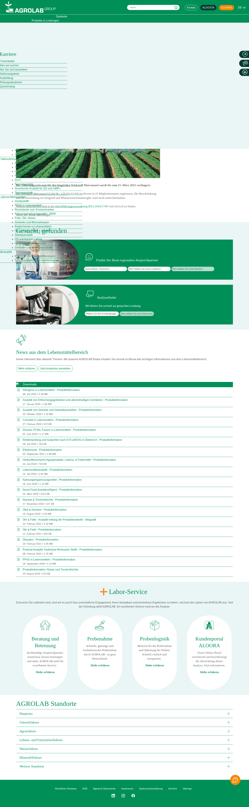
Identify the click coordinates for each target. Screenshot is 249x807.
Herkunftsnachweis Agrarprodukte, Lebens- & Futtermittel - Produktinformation (69, 459)
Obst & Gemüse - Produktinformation (45, 509)
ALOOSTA (208, 7)
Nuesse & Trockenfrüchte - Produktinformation (50, 499)
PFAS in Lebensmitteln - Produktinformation (49, 559)
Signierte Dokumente (104, 788)
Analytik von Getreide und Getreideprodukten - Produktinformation (62, 409)
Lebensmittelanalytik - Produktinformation (47, 469)
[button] (124, 713)
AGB (84, 788)
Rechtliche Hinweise (66, 788)
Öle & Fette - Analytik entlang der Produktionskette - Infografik (59, 519)
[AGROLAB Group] (32, 13)
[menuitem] (61, 16)
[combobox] (153, 7)
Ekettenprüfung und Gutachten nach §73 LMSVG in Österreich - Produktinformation (72, 439)
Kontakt (191, 7)
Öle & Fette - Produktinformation (42, 529)
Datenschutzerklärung (151, 788)
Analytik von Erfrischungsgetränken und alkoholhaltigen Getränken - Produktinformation (75, 400)
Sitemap (187, 788)
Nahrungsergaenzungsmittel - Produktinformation (52, 479)
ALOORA (226, 7)
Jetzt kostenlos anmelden (55, 368)
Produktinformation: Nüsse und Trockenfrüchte (50, 569)
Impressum (127, 788)
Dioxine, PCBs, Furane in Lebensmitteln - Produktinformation (59, 429)
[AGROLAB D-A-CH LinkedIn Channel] (114, 795)
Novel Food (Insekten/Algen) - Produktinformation (52, 489)
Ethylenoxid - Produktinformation (42, 449)
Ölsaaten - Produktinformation (40, 539)
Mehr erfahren (26, 368)
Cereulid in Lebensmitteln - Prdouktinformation (50, 419)
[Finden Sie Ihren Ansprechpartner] (235, 780)
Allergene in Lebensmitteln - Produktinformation (51, 390)
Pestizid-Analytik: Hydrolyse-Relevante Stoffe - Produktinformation (62, 549)
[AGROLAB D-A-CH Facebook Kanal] (133, 795)
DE (240, 7)
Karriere (172, 788)
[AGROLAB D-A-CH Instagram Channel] (123, 795)
